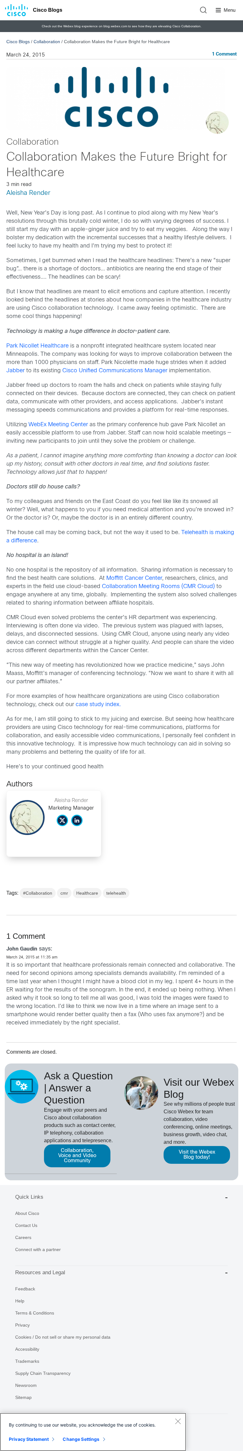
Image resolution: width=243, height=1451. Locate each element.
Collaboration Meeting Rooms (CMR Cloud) (158, 586)
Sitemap (23, 1397)
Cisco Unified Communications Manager (114, 371)
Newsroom (26, 1385)
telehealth (116, 893)
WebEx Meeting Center (58, 424)
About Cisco (27, 1213)
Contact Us (26, 1225)
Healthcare (87, 893)
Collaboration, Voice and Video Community (77, 1155)
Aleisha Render (28, 193)
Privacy (22, 1325)
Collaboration (47, 41)
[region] (93, 1432)
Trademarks (27, 1361)
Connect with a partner (38, 1249)
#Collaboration (37, 893)
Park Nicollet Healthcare (37, 346)
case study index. (98, 704)
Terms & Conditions (34, 1312)
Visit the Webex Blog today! (197, 1155)
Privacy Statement (29, 1439)
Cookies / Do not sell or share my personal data (62, 1337)
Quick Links (29, 1197)
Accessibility (27, 1349)
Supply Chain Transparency (43, 1373)
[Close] (178, 1421)
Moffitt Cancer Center (134, 578)
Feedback (25, 1288)
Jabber (15, 371)
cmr (64, 893)
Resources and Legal (40, 1272)
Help (19, 1300)
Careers (23, 1237)
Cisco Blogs (47, 10)
